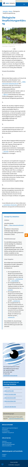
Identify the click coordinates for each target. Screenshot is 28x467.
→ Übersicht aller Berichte (9, 407)
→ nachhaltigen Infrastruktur (9, 205)
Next (24, 37)
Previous (4, 37)
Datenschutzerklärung (6, 446)
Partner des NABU (14, 462)
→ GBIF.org (5, 94)
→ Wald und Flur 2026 (8, 391)
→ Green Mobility (14, 281)
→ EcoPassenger (18, 279)
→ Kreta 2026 (6, 387)
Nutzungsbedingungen (7, 442)
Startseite (5, 11)
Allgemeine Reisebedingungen (8, 444)
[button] (2, 464)
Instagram (4, 454)
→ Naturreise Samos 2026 (9, 398)
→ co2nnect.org (16, 301)
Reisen (10, 11)
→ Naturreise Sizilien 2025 (9, 401)
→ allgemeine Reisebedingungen (15, 418)
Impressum (4, 441)
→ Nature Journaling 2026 (9, 394)
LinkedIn (4, 456)
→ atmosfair (5, 151)
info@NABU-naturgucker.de (8, 432)
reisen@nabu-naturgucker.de (10, 375)
